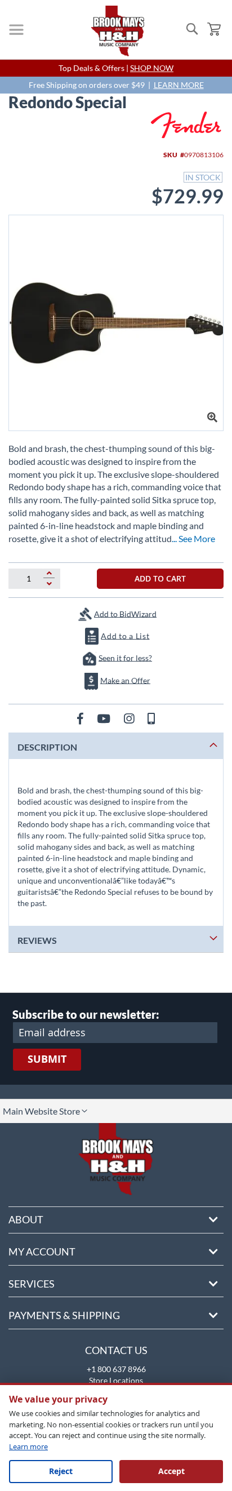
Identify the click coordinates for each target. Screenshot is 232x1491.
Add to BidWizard (125, 613)
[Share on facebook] (81, 718)
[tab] (116, 746)
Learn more (28, 1446)
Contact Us (116, 1350)
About (25, 1219)
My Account (41, 1251)
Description (47, 747)
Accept (171, 1471)
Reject (61, 1471)
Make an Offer (125, 680)
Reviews (37, 940)
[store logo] (117, 31)
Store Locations (116, 1380)
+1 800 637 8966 (116, 1369)
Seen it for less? (125, 657)
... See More (193, 538)
